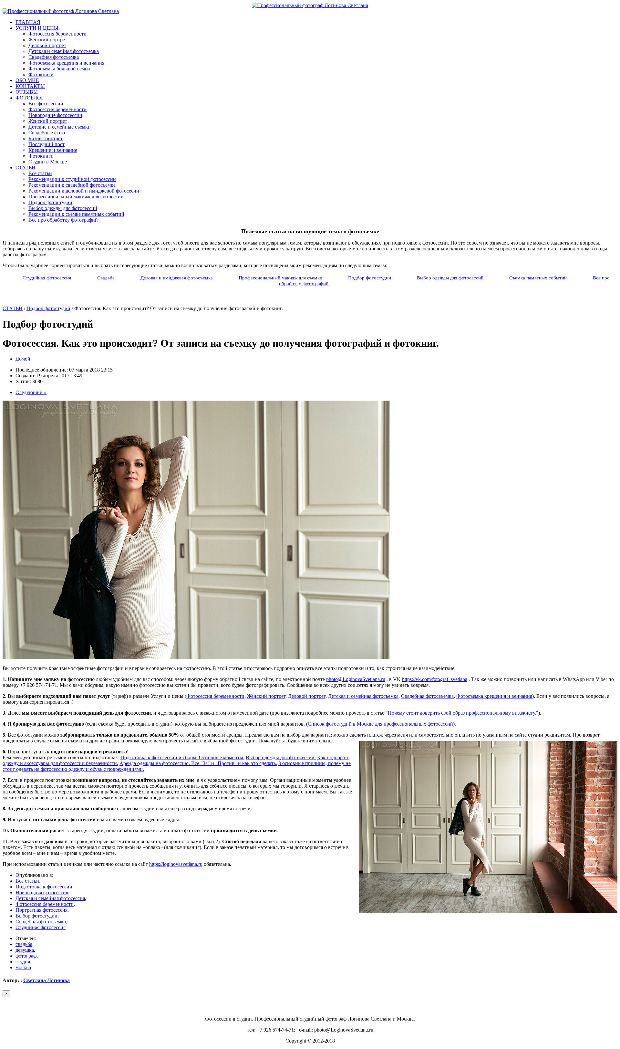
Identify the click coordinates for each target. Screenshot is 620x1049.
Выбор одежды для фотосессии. (281, 757)
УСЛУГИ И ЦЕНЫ (37, 28)
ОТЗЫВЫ (27, 92)
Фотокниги (41, 74)
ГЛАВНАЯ (28, 22)
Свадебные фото (46, 132)
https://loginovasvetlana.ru (175, 864)
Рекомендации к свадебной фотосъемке (72, 185)
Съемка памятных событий (538, 277)
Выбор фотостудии (36, 915)
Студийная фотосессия (47, 277)
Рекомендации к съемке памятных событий (76, 214)
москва (23, 967)
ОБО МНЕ (27, 80)
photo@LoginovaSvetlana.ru (355, 679)
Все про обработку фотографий (63, 220)
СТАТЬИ (26, 167)
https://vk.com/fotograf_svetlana (434, 679)
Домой (23, 359)
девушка (25, 950)
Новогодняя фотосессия (42, 892)
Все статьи (40, 173)
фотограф (26, 956)
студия (23, 961)
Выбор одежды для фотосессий (62, 208)
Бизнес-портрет (45, 138)
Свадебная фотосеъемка (427, 696)
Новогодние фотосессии (55, 115)
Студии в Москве (47, 161)
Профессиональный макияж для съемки (280, 277)
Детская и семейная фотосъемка (63, 51)
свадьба (24, 944)
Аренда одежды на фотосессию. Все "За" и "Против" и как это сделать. (198, 763)
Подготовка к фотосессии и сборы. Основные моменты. (182, 757)
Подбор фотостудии (369, 277)
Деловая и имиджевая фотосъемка (176, 277)
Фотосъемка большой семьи (59, 68)
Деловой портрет (47, 45)
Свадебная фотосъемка (53, 57)
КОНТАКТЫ (30, 86)
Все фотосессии (45, 103)
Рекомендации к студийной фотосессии (72, 179)
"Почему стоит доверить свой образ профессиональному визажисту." (462, 713)
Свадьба (106, 277)
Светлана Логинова (46, 980)
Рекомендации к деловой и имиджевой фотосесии (83, 191)
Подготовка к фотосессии (44, 886)
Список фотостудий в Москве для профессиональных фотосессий (380, 724)
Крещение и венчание (52, 150)
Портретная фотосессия (41, 910)
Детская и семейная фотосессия (50, 898)
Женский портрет (47, 39)
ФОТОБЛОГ (30, 97)
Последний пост (46, 144)
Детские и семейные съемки (59, 127)
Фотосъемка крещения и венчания (66, 63)
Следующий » (31, 392)
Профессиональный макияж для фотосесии (76, 196)
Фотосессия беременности (57, 34)
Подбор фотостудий (50, 202)
